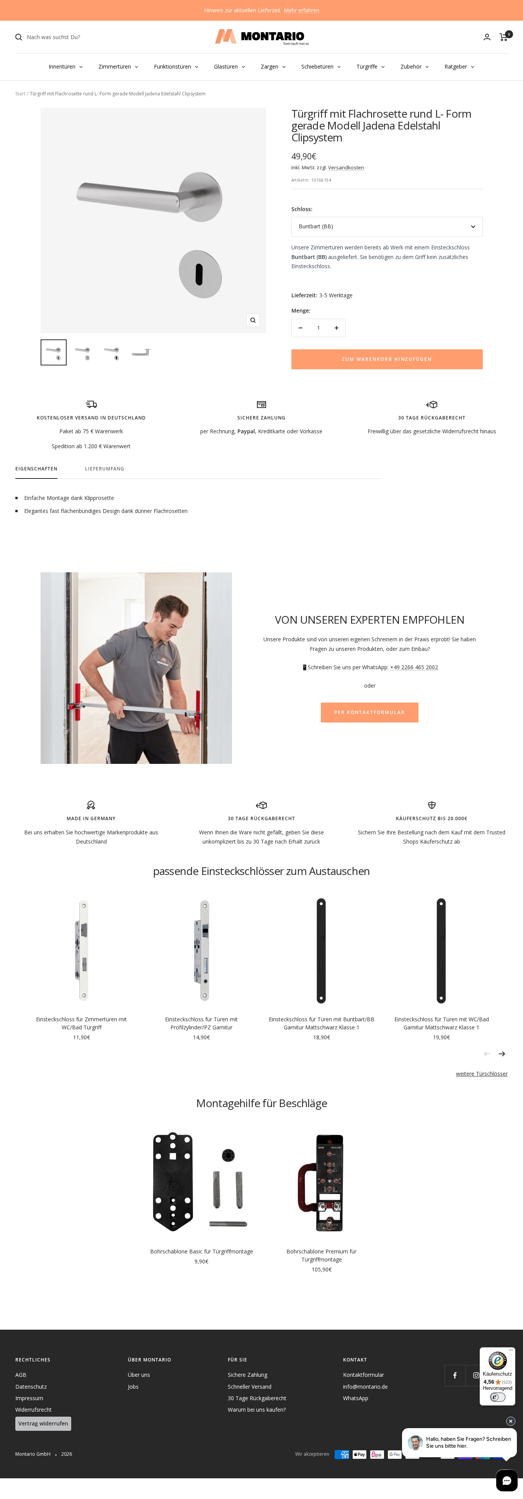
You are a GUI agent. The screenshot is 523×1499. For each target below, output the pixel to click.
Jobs (133, 1386)
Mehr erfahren (301, 10)
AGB (20, 1374)
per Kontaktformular (369, 712)
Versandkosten (346, 167)
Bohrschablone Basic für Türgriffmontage (201, 1251)
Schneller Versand (249, 1386)
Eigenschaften (36, 469)
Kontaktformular (363, 1374)
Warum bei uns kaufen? (257, 1409)
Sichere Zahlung (247, 1374)
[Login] (487, 37)
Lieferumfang (104, 469)
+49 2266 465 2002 (414, 667)
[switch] (497, 1397)
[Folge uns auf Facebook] (455, 1375)
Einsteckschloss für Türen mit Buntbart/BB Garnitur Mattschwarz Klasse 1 (321, 1023)
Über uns (139, 1374)
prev (486, 1054)
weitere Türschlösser (482, 1073)
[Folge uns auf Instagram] (476, 1375)
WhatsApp (355, 1398)
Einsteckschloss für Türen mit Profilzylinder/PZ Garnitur (201, 1023)
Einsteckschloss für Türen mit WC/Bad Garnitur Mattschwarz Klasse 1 (441, 1023)
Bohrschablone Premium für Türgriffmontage (321, 1255)
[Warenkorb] (504, 37)
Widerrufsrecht (33, 1409)
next (502, 1054)
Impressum (29, 1398)
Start (20, 93)
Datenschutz (31, 1386)
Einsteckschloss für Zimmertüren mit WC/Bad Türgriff (81, 1023)
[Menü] (510, 1351)
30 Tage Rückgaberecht (257, 1398)
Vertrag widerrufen (43, 1423)
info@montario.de (365, 1386)
